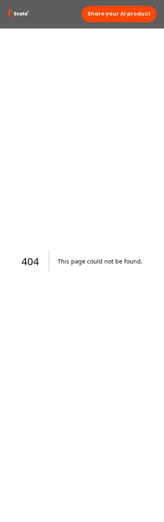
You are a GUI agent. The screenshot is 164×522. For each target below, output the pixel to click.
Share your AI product (119, 13)
